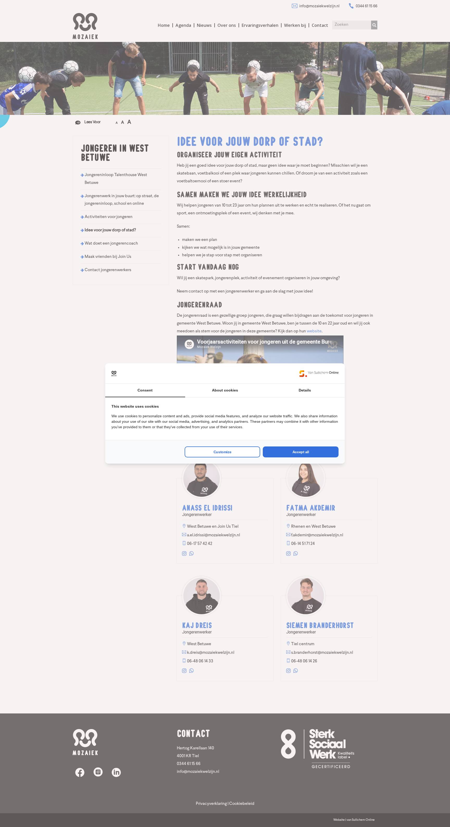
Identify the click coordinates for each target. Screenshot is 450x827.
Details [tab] (305, 390)
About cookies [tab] (225, 390)
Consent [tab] (145, 390)
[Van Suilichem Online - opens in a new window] (319, 373)
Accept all (300, 452)
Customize (222, 452)
